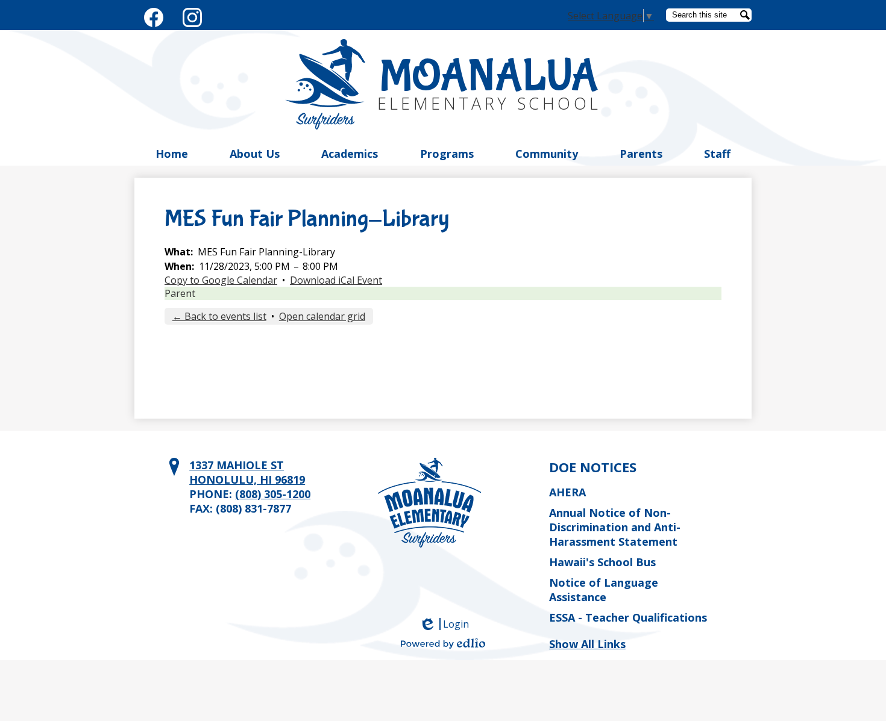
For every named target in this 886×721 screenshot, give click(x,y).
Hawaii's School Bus (602, 562)
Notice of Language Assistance (603, 589)
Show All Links (587, 644)
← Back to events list (219, 316)
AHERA (567, 492)
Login (448, 624)
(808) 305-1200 (272, 494)
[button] (171, 154)
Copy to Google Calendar (221, 280)
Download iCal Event (336, 280)
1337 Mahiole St (247, 472)
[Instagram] (192, 15)
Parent (180, 293)
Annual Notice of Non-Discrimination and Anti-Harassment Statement (614, 527)
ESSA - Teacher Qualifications (628, 617)
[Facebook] (153, 15)
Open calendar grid (322, 316)
